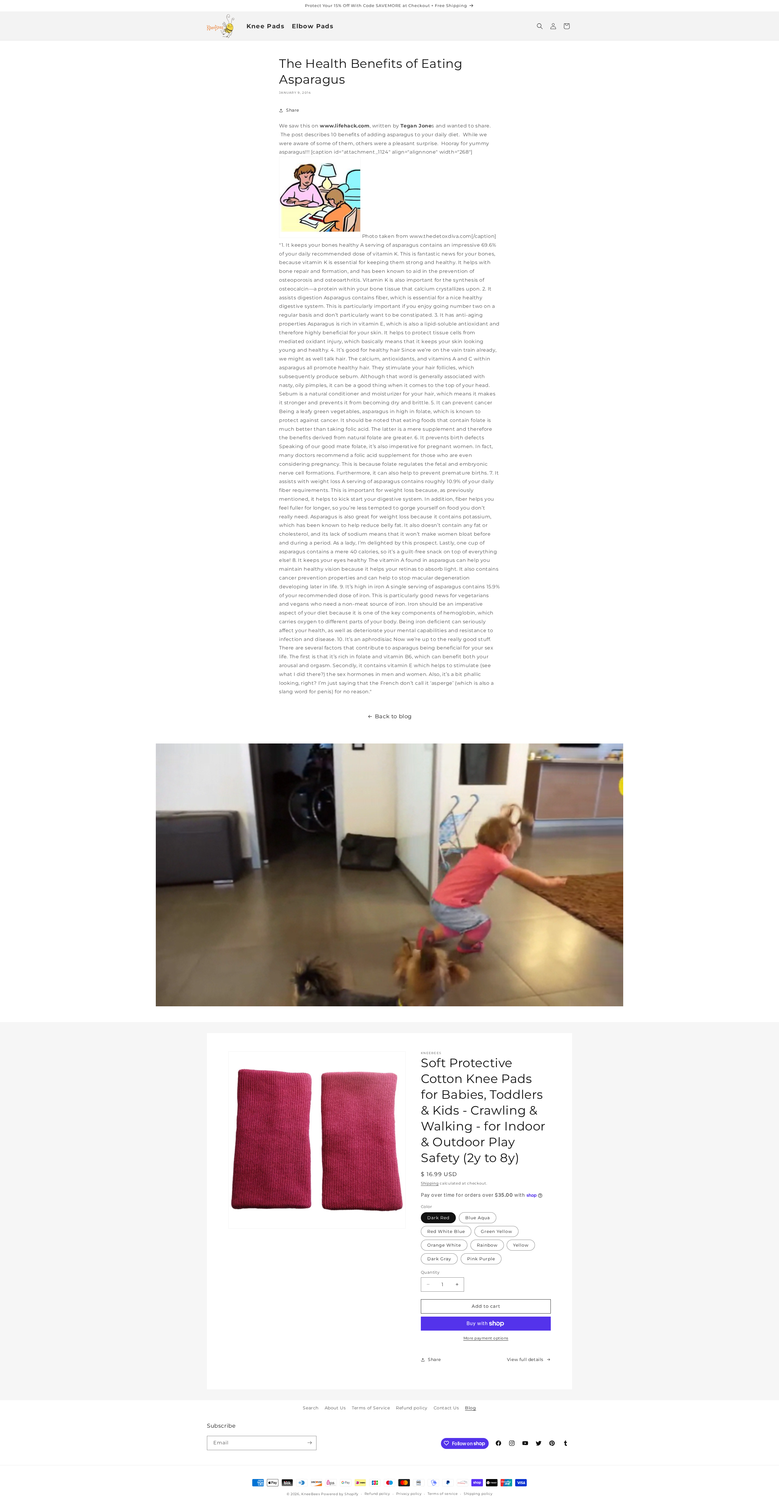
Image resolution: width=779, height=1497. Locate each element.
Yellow (521, 1245)
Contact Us (446, 1408)
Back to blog (393, 716)
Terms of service (443, 1494)
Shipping (430, 1183)
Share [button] (292, 110)
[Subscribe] (309, 1443)
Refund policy (412, 1408)
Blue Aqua (477, 1217)
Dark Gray (439, 1259)
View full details (525, 1359)
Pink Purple (481, 1259)
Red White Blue (446, 1231)
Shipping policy (478, 1494)
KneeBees (310, 1494)
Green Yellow (496, 1231)
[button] (540, 26)
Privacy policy (409, 1494)
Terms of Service (371, 1408)
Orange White (444, 1245)
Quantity (430, 1272)
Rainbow (487, 1245)
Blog (470, 1408)
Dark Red (438, 1217)
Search (311, 1408)
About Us (335, 1408)
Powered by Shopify (339, 1494)
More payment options (485, 1338)
